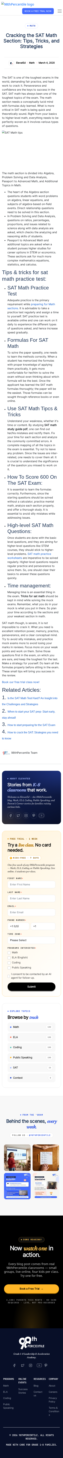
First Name (15, 878)
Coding (16, 962)
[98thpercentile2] (14, 1365)
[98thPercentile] (17, 4)
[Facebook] (10, 815)
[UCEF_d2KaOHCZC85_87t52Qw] (39, 1365)
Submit (31, 986)
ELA (5, 1391)
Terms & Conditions (54, 1411)
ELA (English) (20, 957)
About (52, 1385)
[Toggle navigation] (59, 11)
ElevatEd (21, 62)
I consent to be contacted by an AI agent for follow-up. (31, 975)
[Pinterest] (34, 815)
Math (32, 62)
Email (12, 906)
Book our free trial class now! (20, 682)
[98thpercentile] (30, 1365)
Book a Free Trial (32, 1288)
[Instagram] (26, 815)
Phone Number (17, 920)
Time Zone (15, 934)
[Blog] (6, 753)
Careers (53, 1391)
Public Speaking (21, 967)
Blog (36, 1385)
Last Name (15, 892)
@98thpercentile (40, 1135)
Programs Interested (22, 948)
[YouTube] (41, 815)
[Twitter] (18, 815)
